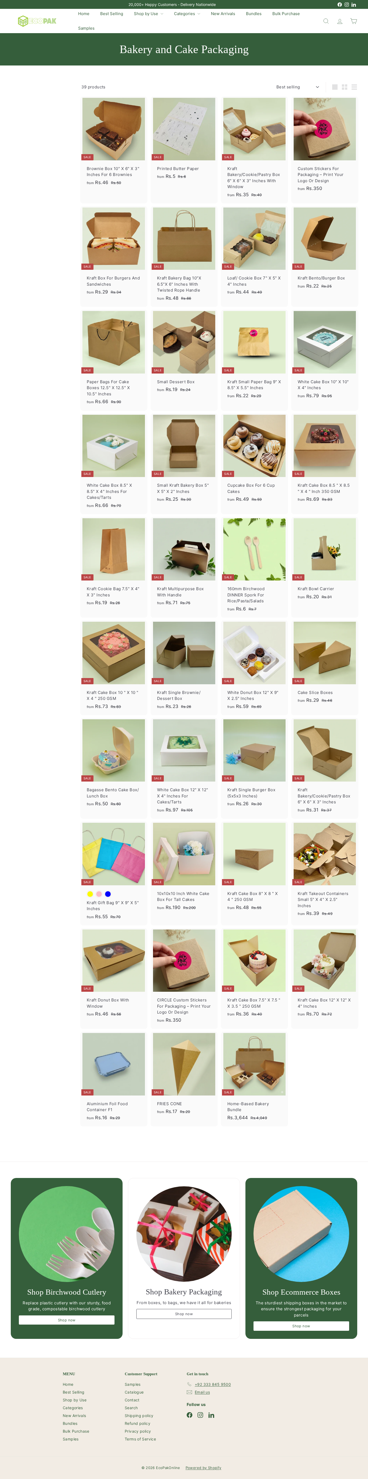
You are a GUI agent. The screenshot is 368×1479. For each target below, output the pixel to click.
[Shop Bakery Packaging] (183, 1233)
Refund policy (137, 1423)
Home (83, 13)
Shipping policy (139, 1415)
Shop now (67, 1320)
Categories (185, 13)
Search (131, 1407)
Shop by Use (146, 13)
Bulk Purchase (286, 13)
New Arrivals (223, 13)
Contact (132, 1400)
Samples (86, 28)
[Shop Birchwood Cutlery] (66, 1234)
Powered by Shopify (203, 1468)
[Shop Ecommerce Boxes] (301, 1234)
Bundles (254, 13)
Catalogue (134, 1392)
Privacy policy (138, 1431)
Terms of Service (140, 1439)
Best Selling (111, 13)
